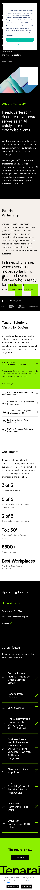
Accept (20, 40)
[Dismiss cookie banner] (33, 7)
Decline (20, 45)
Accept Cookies (26, 886)
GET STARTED (20, 857)
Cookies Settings (12, 886)
